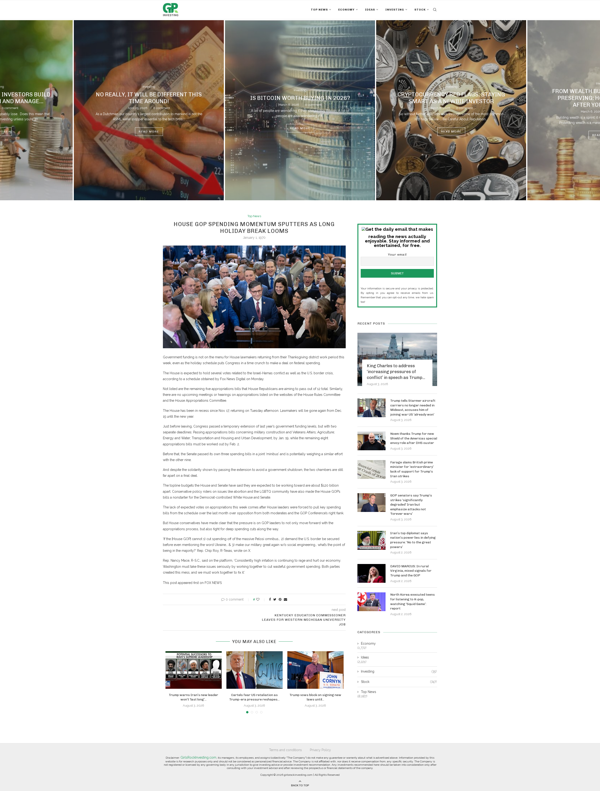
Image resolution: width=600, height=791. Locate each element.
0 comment (161, 108)
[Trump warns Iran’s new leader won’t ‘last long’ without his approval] (193, 670)
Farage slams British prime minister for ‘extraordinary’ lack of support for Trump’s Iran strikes (412, 469)
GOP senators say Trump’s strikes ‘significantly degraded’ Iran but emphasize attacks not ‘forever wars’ (411, 504)
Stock (420, 9)
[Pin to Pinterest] (280, 599)
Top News (319, 9)
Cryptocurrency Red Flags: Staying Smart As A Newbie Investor (451, 98)
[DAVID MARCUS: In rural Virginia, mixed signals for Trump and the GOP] (371, 573)
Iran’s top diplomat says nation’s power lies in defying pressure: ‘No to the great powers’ (413, 540)
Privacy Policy (320, 750)
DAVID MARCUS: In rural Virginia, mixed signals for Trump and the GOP (410, 570)
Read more (149, 131)
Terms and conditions (285, 750)
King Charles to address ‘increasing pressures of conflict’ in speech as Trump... (396, 371)
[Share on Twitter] (274, 599)
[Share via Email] (285, 599)
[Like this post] (261, 599)
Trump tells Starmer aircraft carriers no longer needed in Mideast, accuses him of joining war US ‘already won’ (412, 407)
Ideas (370, 9)
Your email (397, 255)
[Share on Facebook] (270, 599)
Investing (394, 9)
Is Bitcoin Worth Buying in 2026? (300, 97)
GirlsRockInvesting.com (198, 757)
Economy (346, 9)
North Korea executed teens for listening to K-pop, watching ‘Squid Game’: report (412, 601)
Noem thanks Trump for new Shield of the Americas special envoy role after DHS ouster (413, 438)
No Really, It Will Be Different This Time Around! (149, 98)
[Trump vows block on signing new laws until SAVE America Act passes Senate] (315, 670)
